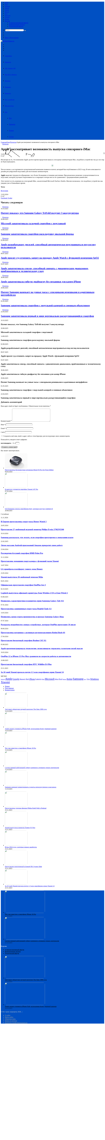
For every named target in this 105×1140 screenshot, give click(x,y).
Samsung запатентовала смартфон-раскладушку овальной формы (37, 234)
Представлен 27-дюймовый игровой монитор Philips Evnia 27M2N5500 (32, 529)
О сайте (7, 1015)
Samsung (7, 6)
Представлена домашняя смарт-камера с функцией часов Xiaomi (30, 561)
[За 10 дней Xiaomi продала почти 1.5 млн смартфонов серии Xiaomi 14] (16, 884)
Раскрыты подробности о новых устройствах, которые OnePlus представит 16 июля (38, 625)
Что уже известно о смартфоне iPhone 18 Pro (20, 748)
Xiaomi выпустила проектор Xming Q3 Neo (20, 828)
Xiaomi (7, 8)
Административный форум (18, 23)
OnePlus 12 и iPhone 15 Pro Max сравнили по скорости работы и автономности (36, 656)
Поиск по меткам (11, 1021)
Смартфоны (8, 56)
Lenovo (38, 679)
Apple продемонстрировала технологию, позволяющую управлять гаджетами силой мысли (42, 648)
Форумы (7, 21)
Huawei (7, 12)
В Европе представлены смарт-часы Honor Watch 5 (24, 521)
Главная (3, 142)
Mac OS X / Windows (11, 74)
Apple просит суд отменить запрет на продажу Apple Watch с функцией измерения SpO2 (50, 258)
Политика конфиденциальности (16, 1022)
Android (3, 679)
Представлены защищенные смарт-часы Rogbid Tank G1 (26, 609)
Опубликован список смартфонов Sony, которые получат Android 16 (29, 509)
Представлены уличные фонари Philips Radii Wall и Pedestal (25, 808)
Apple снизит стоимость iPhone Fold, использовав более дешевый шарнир (30, 729)
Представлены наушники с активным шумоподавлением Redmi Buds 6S (33, 632)
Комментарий (6, 421)
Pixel (60, 679)
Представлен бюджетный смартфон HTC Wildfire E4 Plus (26, 664)
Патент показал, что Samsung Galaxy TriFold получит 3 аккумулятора (40, 213)
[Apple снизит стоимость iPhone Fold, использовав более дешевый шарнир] (16, 727)
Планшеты (8, 62)
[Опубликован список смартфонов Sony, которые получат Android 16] (16, 507)
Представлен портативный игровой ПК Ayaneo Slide (23, 866)
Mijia (56, 679)
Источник (4, 191)
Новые (7, 686)
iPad (27, 679)
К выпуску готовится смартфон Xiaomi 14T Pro (21, 489)
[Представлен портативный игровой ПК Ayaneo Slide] (16, 865)
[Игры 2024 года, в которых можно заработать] (16, 845)
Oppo (6, 4)
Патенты (12, 124)
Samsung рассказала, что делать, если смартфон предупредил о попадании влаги (37, 537)
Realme (7, 19)
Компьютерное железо (17, 24)
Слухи (11, 137)
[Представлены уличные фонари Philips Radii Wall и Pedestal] (16, 806)
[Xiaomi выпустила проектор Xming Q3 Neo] (16, 826)
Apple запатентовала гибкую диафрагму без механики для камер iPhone (41, 281)
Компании (8, 87)
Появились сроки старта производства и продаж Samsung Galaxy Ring (32, 617)
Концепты (8, 93)
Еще (6, 112)
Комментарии (10, 690)
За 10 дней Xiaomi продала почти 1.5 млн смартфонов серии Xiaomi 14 (32, 672)
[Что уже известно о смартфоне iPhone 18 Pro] (16, 746)
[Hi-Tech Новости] (7, 41)
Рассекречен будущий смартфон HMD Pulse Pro (22, 553)
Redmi (69, 679)
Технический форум (16, 26)
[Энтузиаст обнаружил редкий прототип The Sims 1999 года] (16, 707)
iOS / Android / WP (10, 68)
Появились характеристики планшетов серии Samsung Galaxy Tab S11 (32, 601)
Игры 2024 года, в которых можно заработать (21, 847)
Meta (43, 679)
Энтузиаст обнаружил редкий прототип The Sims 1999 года (26, 709)
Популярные (9, 688)
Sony (85, 679)
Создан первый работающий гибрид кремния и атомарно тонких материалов (32, 767)
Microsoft (7, 15)
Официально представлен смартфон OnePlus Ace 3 (23, 585)
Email (3, 428)
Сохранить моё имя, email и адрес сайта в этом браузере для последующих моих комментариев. (36, 436)
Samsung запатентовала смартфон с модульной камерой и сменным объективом (45, 305)
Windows (94, 679)
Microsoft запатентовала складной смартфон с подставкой (33, 223)
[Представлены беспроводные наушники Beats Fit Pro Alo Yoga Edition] (16, 468)
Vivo (6, 13)
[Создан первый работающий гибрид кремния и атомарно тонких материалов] (16, 766)
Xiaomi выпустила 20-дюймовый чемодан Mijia (22, 577)
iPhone (32, 679)
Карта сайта (9, 1017)
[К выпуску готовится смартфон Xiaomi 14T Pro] (16, 487)
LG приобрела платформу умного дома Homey (22, 569)
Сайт (2, 432)
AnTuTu (7, 17)
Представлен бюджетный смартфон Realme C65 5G (23, 640)
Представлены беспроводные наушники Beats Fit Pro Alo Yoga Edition (29, 470)
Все (10, 118)
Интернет (7, 81)
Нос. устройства (9, 99)
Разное (11, 130)
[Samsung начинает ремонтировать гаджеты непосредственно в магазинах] (16, 785)
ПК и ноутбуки (9, 106)
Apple (6, 2)
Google (7, 10)
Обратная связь (10, 1019)
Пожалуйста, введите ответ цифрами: (14, 439)
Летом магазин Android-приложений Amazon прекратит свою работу (32, 545)
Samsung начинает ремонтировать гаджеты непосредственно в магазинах (30, 787)
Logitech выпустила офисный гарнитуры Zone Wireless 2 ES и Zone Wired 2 (34, 593)
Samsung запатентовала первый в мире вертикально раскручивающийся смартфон (47, 316)
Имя (3, 424)
